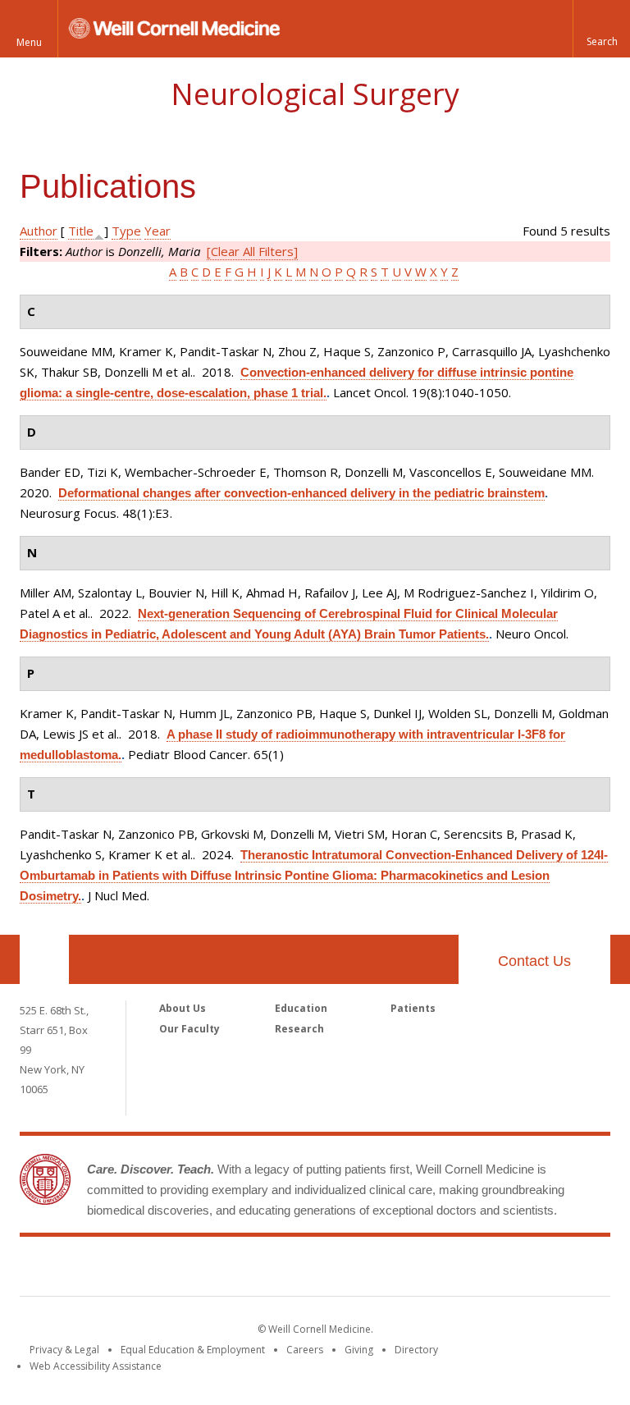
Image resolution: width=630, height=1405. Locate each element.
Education (301, 1008)
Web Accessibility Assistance (96, 1366)
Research (299, 1029)
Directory (416, 1350)
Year (157, 230)
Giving (359, 1350)
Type (126, 230)
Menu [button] (29, 42)
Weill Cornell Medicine (315, 1269)
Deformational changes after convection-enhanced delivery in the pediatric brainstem (301, 493)
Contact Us (534, 961)
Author (38, 230)
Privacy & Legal (64, 1350)
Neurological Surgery (315, 94)
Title (81, 230)
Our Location (44, 959)
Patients (413, 1008)
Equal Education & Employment (193, 1350)
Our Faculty (189, 1029)
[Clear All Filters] (252, 251)
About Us (182, 1008)
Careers (304, 1350)
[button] (601, 28)
